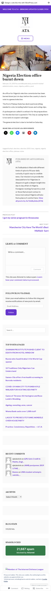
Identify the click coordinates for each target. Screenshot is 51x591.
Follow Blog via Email (18, 293)
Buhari (10, 148)
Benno (15, 472)
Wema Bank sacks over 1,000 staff (21, 411)
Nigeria (21, 86)
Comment (37, 269)
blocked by (29, 551)
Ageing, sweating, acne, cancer (19, 405)
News (16, 86)
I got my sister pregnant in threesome (21, 216)
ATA (25, 31)
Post (32, 86)
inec (32, 148)
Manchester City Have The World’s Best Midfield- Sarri (29, 227)
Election (17, 148)
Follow (11, 312)
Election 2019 (25, 148)
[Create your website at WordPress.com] (25, 2)
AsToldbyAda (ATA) (24, 83)
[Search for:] (25, 330)
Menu (27, 38)
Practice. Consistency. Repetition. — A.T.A (24, 427)
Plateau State (19, 151)
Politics (27, 86)
